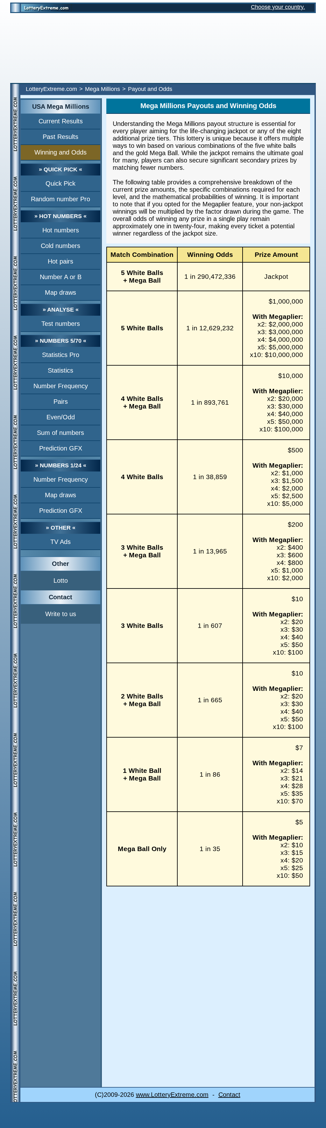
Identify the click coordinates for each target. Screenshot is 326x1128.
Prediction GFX (60, 448)
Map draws (60, 292)
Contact (229, 1094)
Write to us (60, 613)
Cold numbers (60, 245)
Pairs (60, 401)
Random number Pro (60, 199)
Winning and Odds (60, 152)
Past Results (60, 136)
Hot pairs (60, 261)
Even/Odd (60, 417)
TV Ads (60, 541)
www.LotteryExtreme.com (172, 1094)
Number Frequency (60, 385)
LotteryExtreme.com (51, 89)
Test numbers (60, 323)
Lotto (60, 580)
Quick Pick (60, 183)
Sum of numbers (60, 432)
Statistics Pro (60, 354)
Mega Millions (102, 89)
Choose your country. (278, 7)
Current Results (61, 121)
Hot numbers (60, 230)
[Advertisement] (163, 48)
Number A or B (61, 276)
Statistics (60, 370)
